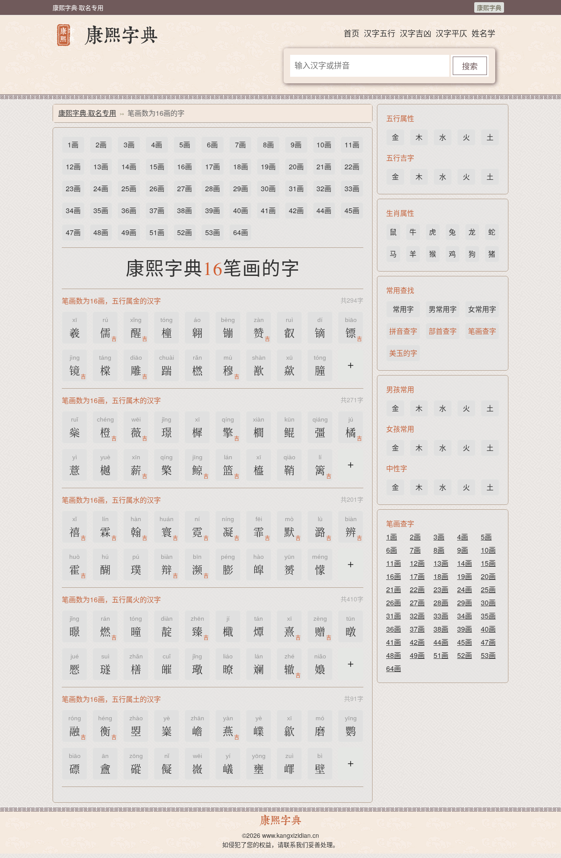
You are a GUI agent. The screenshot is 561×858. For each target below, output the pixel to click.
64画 (240, 232)
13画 (100, 166)
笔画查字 (482, 331)
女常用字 (482, 309)
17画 (212, 166)
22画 (351, 166)
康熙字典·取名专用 (87, 113)
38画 (184, 210)
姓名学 (483, 33)
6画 (212, 144)
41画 (268, 210)
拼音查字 (403, 331)
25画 (128, 188)
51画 (156, 232)
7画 (240, 144)
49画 (128, 232)
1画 (72, 144)
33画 (351, 188)
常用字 (403, 309)
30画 (268, 188)
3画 (129, 144)
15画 (156, 166)
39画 (212, 210)
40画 (240, 210)
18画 (240, 166)
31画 (296, 188)
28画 (212, 188)
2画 (101, 144)
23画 (73, 188)
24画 (100, 188)
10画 (323, 144)
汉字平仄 (451, 33)
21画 (323, 166)
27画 (184, 188)
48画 (100, 232)
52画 (184, 232)
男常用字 (443, 309)
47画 (73, 232)
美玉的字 (403, 353)
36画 (128, 210)
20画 (296, 166)
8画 (268, 144)
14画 (128, 166)
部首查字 (443, 331)
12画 (73, 166)
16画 (184, 166)
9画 (296, 144)
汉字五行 (379, 33)
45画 (351, 210)
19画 (268, 166)
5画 (184, 144)
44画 (323, 210)
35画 (100, 210)
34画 (73, 210)
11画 (351, 144)
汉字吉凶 (415, 33)
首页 (351, 33)
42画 (296, 210)
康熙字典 (489, 7)
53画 (212, 232)
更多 (350, 371)
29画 (240, 188)
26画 (156, 188)
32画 (323, 188)
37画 (156, 210)
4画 (156, 144)
